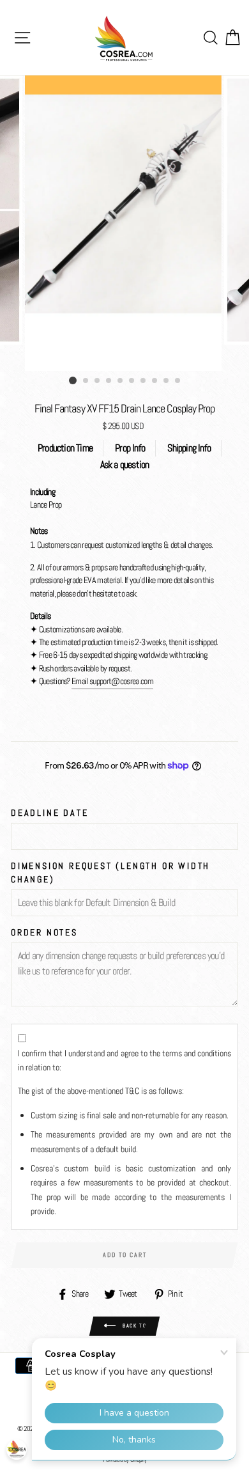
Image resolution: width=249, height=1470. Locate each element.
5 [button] (120, 381)
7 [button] (143, 381)
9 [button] (166, 381)
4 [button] (109, 381)
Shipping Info (189, 448)
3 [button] (97, 381)
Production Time (65, 448)
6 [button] (132, 381)
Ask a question (124, 464)
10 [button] (178, 381)
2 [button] (86, 381)
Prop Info (130, 448)
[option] (124, 223)
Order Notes (44, 932)
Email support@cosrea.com (112, 681)
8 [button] (155, 381)
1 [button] (73, 380)
